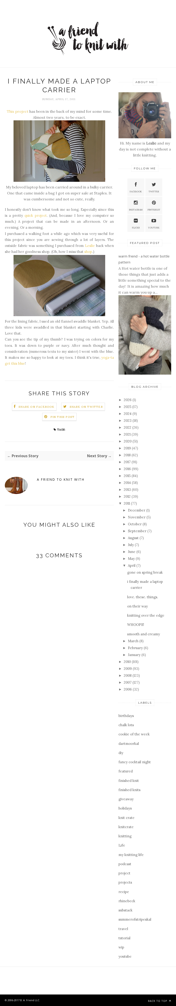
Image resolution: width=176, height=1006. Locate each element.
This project (17, 111)
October (135, 524)
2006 (128, 689)
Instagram (136, 209)
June (132, 551)
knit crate (126, 817)
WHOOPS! (135, 624)
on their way (137, 606)
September (137, 531)
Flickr (136, 227)
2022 (128, 427)
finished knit (128, 780)
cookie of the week (134, 734)
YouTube (154, 227)
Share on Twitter (86, 406)
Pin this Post (62, 417)
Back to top (158, 1001)
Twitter (153, 191)
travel (123, 929)
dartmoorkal (128, 743)
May (132, 558)
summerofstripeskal (134, 919)
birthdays (126, 716)
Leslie (90, 245)
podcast (124, 864)
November (137, 517)
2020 (128, 441)
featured (125, 771)
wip (121, 947)
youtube (125, 956)
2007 (128, 682)
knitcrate (126, 827)
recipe (123, 892)
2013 (128, 489)
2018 (128, 455)
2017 (128, 462)
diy (120, 753)
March (133, 641)
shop (88, 251)
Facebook (136, 191)
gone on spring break (145, 572)
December (137, 510)
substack (125, 910)
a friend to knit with (60, 479)
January (134, 655)
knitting (125, 836)
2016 (128, 469)
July (131, 545)
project (124, 873)
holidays (125, 808)
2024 (128, 413)
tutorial (124, 938)
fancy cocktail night (134, 762)
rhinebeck (126, 901)
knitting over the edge (145, 615)
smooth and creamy (143, 634)
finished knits (129, 790)
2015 (128, 476)
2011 (127, 503)
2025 (128, 407)
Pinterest (154, 209)
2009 (128, 668)
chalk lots (126, 725)
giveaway (126, 799)
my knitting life (131, 855)
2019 (128, 448)
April (132, 565)
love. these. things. (142, 597)
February (136, 648)
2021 (128, 434)
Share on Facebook (36, 406)
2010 (128, 661)
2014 (128, 482)
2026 (128, 400)
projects (125, 882)
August (134, 538)
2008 (128, 675)
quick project (36, 215)
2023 (128, 420)
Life (121, 845)
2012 (128, 496)
